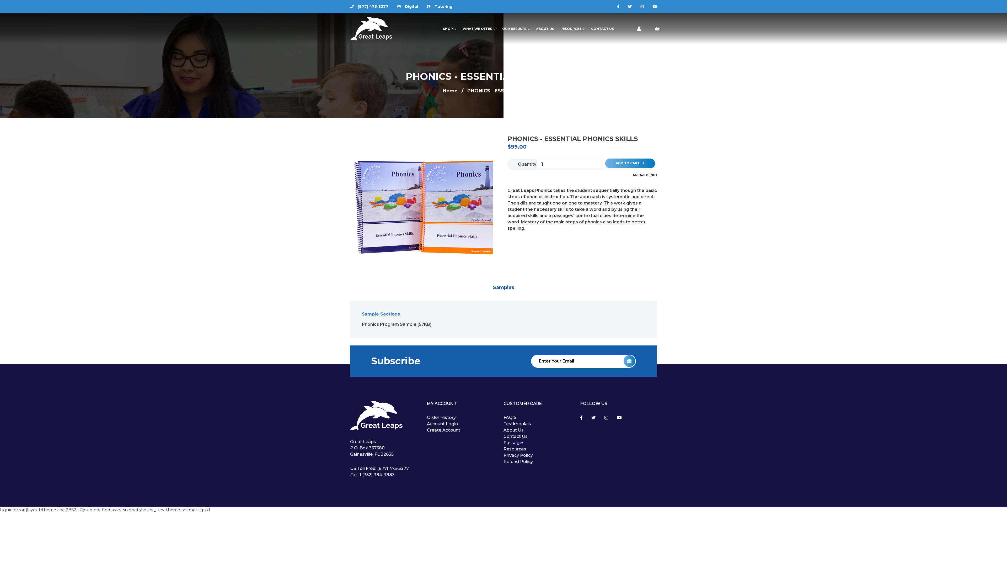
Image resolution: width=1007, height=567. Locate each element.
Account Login (442, 423)
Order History (441, 417)
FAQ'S (510, 417)
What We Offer (481, 29)
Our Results (517, 29)
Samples (503, 287)
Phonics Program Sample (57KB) (396, 324)
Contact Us (602, 29)
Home (450, 91)
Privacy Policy (518, 455)
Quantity (527, 164)
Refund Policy (518, 461)
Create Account (443, 430)
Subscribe (395, 361)
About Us (545, 29)
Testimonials (517, 423)
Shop (451, 29)
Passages (514, 442)
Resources (573, 29)
